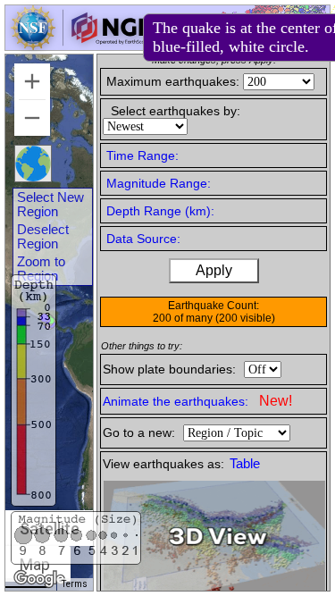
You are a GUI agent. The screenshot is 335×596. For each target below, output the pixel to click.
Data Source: (143, 238)
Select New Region (50, 204)
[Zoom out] (32, 118)
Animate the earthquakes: (197, 400)
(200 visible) (245, 318)
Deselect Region (43, 236)
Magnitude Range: (158, 183)
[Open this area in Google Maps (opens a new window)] (39, 579)
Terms (75, 584)
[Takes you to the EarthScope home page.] (80, 45)
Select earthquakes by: (175, 111)
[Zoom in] (32, 81)
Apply (214, 270)
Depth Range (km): (160, 211)
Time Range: (142, 155)
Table (245, 464)
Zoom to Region (41, 269)
